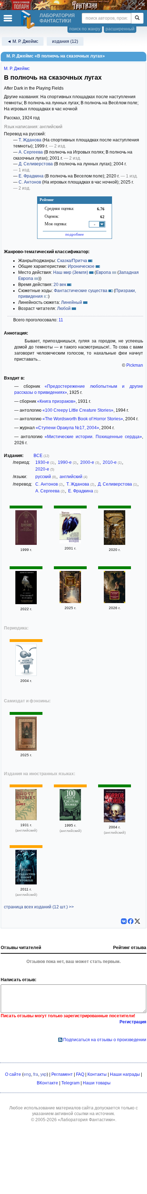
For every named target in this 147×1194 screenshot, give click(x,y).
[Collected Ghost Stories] (26, 818)
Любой (64, 308)
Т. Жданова (30, 139)
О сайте (13, 1074)
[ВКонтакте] (124, 921)
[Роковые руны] (114, 543)
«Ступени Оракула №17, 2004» (67, 427)
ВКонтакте (47, 1082)
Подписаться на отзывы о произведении (104, 1039)
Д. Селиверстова (36, 163)
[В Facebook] (130, 921)
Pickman (134, 365)
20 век (60, 284)
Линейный (71, 302)
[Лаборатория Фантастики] (29, 19)
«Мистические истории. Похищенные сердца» (93, 436)
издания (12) (65, 41)
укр (43, 1074)
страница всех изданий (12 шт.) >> (39, 906)
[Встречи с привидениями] (26, 543)
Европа (103, 272)
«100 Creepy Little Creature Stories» (77, 410)
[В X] (137, 921)
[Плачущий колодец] (70, 542)
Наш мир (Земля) (70, 272)
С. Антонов (30, 182)
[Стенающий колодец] (26, 602)
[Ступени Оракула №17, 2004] (26, 674)
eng (27, 1074)
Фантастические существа (80, 290)
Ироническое (81, 266)
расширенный (120, 28)
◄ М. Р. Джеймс (22, 41)
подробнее (74, 234)
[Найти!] (137, 18)
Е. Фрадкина (31, 176)
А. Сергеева (31, 152)
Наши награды (125, 1074)
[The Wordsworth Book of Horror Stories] (114, 820)
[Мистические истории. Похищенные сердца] (114, 601)
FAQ (80, 1074)
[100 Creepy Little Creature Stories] (70, 819)
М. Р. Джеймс (17, 68)
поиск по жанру (84, 28)
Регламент (62, 1074)
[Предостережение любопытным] (26, 749)
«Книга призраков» (56, 401)
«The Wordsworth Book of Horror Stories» (82, 418)
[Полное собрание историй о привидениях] (70, 601)
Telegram (70, 1082)
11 (61, 319)
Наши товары (97, 1082)
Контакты (97, 1074)
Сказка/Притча (72, 260)
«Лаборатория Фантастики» (86, 1119)
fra (35, 1074)
